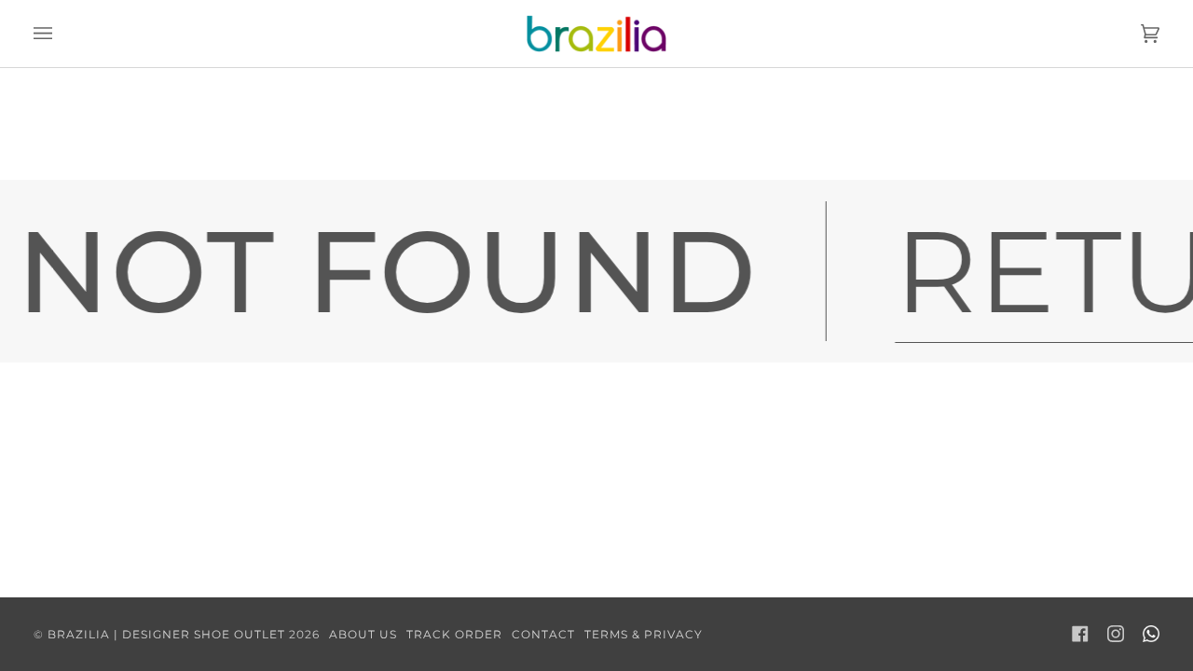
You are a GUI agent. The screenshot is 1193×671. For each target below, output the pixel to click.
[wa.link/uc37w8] (1151, 633)
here (676, 158)
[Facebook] (1080, 633)
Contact (543, 634)
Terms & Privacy (643, 634)
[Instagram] (1115, 633)
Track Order (454, 634)
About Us (363, 634)
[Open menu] (61, 33)
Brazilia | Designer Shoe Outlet (166, 634)
